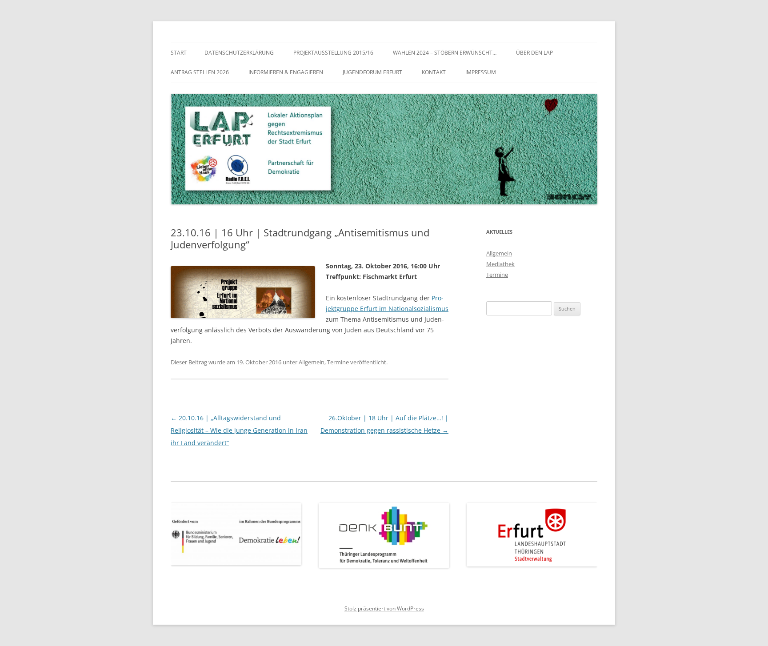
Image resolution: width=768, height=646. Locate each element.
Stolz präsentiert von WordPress (384, 608)
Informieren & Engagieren (285, 72)
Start (179, 52)
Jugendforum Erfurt (372, 72)
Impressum (480, 72)
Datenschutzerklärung (239, 52)
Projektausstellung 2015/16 (333, 52)
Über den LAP (534, 52)
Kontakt (434, 72)
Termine (338, 362)
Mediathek (500, 264)
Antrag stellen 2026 (200, 72)
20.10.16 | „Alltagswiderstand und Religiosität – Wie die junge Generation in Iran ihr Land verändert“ (239, 430)
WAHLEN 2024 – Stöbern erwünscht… (444, 52)
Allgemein (311, 362)
